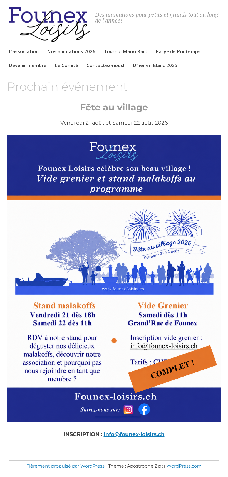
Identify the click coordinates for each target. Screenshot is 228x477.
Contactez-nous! (105, 65)
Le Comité (66, 65)
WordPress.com (184, 466)
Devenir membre (27, 65)
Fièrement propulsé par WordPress (65, 466)
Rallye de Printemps (178, 51)
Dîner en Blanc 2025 (155, 65)
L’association (24, 51)
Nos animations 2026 (71, 51)
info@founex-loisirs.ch (134, 434)
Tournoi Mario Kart (125, 51)
